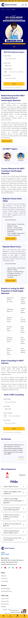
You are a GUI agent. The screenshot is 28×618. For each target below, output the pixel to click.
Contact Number (7, 69)
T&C (21, 87)
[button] (13, 46)
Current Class (6, 63)
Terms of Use (5, 598)
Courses (8, 9)
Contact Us (4, 578)
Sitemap (3, 606)
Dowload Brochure (6, 591)
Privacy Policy (5, 601)
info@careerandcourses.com (9, 564)
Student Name (7, 55)
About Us (3, 576)
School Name (7, 75)
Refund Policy (5, 604)
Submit (14, 84)
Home (2, 9)
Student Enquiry (5, 588)
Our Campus (4, 581)
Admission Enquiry (7, 141)
